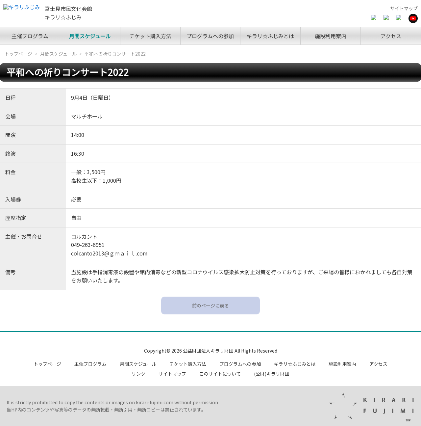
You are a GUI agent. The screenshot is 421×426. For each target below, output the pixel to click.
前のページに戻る (210, 305)
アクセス (391, 36)
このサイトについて (220, 373)
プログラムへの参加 (210, 36)
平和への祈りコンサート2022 (115, 53)
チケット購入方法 (150, 36)
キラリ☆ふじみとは (270, 36)
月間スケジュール (90, 36)
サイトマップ (404, 8)
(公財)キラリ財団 (271, 373)
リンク (138, 373)
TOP (408, 420)
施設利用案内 (330, 36)
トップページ (18, 53)
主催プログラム (30, 36)
